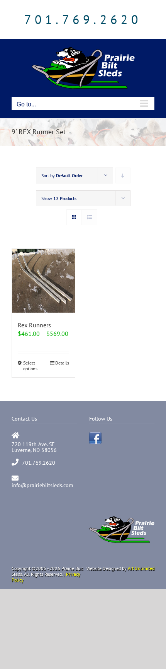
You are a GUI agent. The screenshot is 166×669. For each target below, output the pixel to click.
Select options (30, 365)
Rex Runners (34, 325)
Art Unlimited (141, 568)
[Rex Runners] (43, 281)
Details (62, 363)
